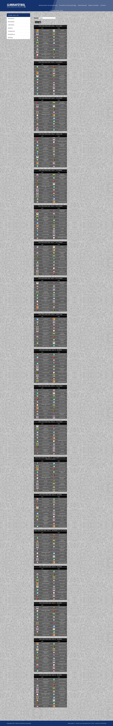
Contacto (103, 5)
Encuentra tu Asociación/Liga (67, 5)
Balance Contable (93, 5)
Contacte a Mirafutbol (100, 723)
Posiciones (11, 18)
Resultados (11, 21)
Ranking (10, 37)
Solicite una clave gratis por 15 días (85, 723)
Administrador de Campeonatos (48, 5)
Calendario (11, 25)
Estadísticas (11, 34)
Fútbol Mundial (82, 5)
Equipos (10, 28)
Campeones (11, 31)
